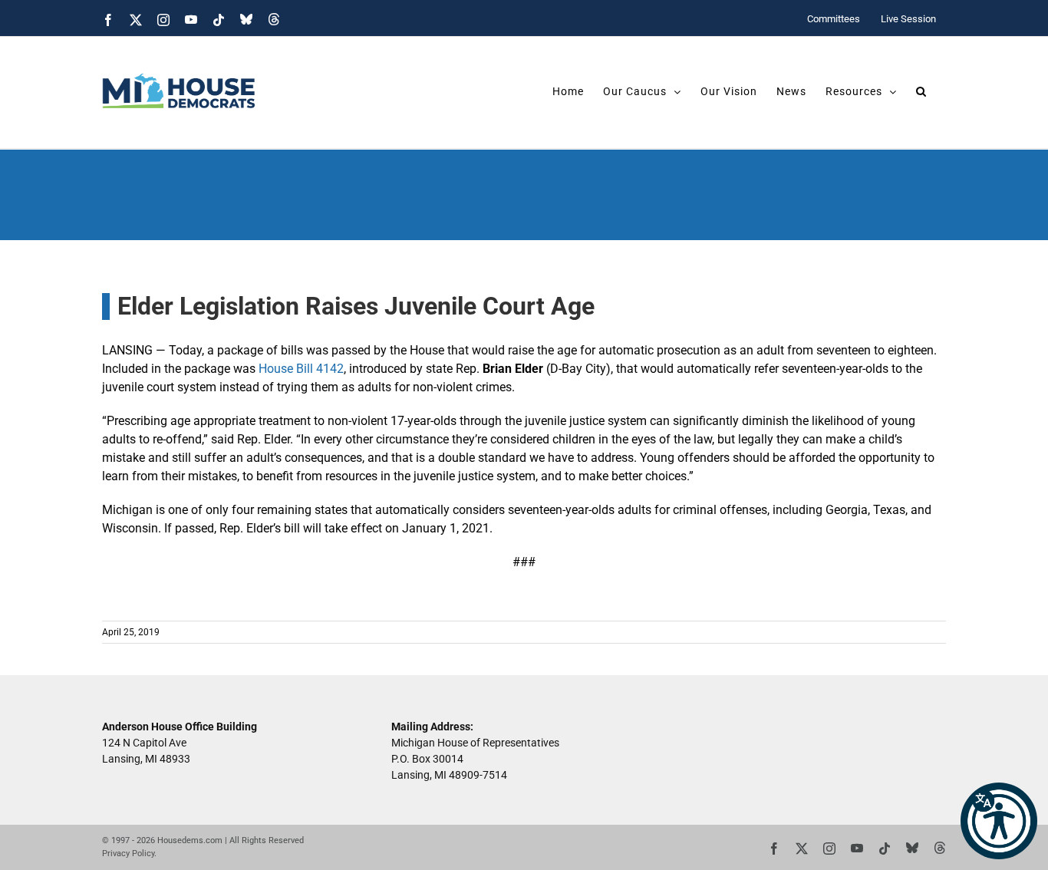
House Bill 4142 (301, 368)
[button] (999, 821)
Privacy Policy (128, 853)
